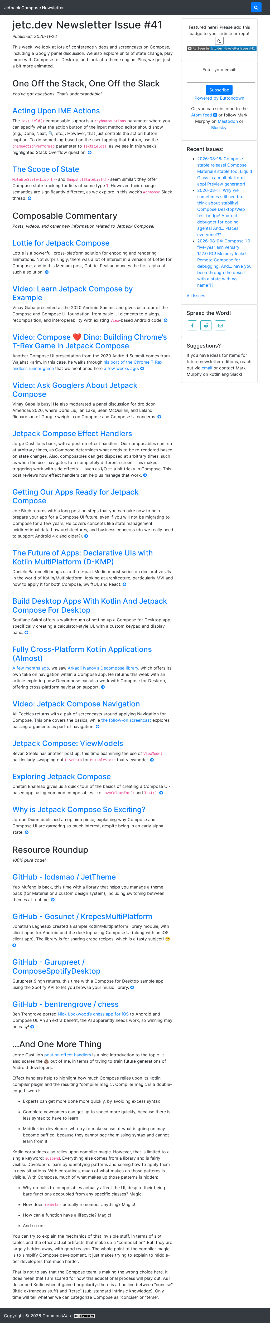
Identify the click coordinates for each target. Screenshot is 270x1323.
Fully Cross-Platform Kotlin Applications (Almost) (82, 654)
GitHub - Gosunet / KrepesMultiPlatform (82, 916)
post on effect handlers (67, 1054)
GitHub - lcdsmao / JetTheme (64, 876)
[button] (192, 325)
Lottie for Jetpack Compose (60, 242)
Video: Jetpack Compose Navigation (76, 703)
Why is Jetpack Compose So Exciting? (79, 809)
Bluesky (218, 127)
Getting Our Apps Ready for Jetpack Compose (75, 496)
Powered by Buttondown (219, 98)
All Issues (196, 295)
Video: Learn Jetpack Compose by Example (72, 293)
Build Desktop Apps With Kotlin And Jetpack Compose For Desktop (89, 605)
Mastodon (228, 121)
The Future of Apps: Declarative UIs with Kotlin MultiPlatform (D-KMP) (82, 557)
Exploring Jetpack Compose (61, 776)
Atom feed (202, 115)
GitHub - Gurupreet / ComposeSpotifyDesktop (56, 966)
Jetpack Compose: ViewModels (67, 743)
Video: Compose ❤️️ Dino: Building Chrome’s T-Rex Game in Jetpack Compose (89, 341)
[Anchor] (165, 83)
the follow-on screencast (126, 720)
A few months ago (30, 668)
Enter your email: (219, 69)
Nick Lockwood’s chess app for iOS (93, 1014)
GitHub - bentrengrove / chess (65, 1004)
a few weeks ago (121, 368)
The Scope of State (45, 169)
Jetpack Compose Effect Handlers (72, 433)
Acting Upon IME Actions (56, 110)
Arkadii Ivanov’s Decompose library (103, 668)
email (207, 367)
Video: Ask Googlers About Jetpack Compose (74, 390)
